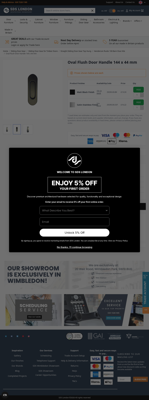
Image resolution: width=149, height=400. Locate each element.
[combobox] (73, 210)
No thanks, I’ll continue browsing (74, 247)
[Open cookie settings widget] (4, 395)
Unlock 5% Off (75, 232)
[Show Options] (106, 210)
